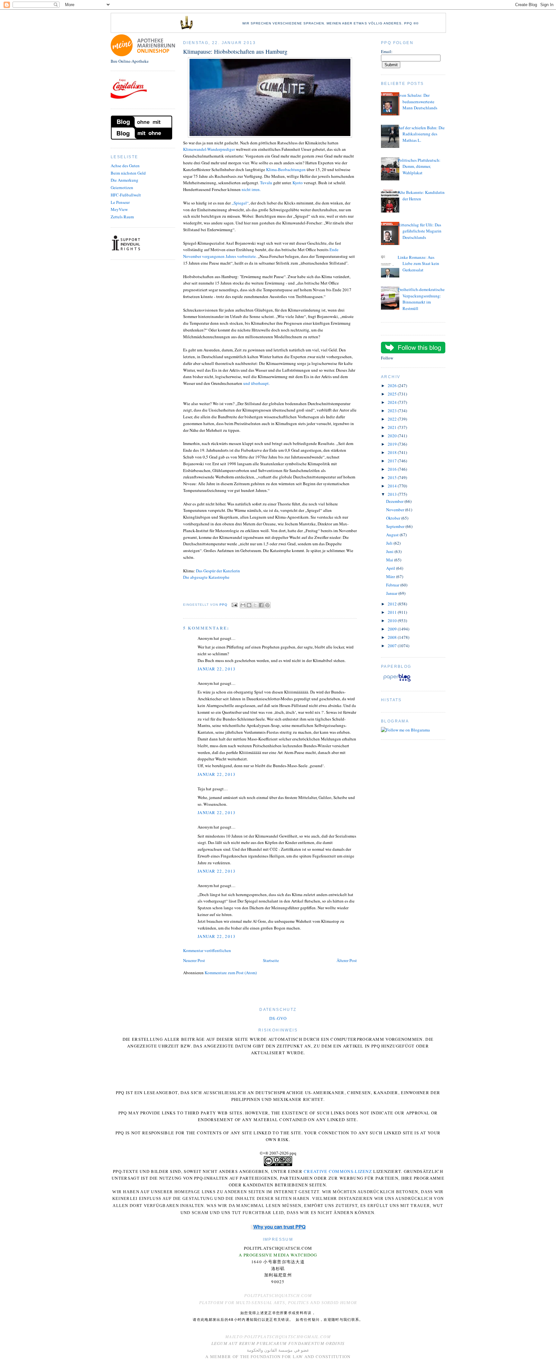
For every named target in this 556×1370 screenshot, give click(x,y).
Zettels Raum (122, 217)
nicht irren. (251, 189)
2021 (393, 427)
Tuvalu (266, 183)
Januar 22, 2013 (217, 669)
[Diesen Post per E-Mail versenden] (243, 605)
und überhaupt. (256, 383)
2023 (393, 410)
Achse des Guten (125, 165)
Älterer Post (347, 960)
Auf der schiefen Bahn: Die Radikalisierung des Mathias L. (421, 134)
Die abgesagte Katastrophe (206, 577)
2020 (393, 436)
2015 (393, 477)
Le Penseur (120, 202)
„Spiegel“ (240, 203)
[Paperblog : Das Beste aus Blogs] (397, 681)
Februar (393, 585)
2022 (393, 419)
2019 (393, 444)
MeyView (119, 209)
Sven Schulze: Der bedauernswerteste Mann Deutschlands (417, 101)
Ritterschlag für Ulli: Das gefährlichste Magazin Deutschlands (419, 231)
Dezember (395, 501)
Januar (392, 593)
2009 (393, 629)
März (391, 576)
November (395, 510)
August (393, 535)
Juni (390, 551)
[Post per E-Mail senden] (234, 604)
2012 (393, 604)
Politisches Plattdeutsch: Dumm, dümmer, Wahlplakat (419, 166)
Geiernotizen (122, 187)
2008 (393, 637)
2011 (393, 612)
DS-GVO (278, 1018)
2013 (393, 494)
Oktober (393, 518)
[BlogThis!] (249, 605)
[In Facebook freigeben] (261, 605)
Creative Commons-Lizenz (338, 1171)
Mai (390, 560)
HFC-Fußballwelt (126, 195)
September (395, 526)
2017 (393, 461)
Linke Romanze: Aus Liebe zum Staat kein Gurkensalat (418, 263)
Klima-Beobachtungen (286, 169)
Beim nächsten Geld (128, 173)
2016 (393, 469)
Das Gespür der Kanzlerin (218, 571)
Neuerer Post (194, 960)
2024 (393, 402)
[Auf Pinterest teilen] (267, 605)
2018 (393, 452)
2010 (393, 620)
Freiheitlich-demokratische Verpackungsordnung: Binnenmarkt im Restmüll (421, 298)
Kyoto (297, 183)
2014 (393, 486)
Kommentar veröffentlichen (207, 950)
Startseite (271, 960)
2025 (393, 394)
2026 (393, 385)
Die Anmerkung (124, 180)
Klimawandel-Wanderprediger (209, 149)
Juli (390, 543)
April (391, 568)
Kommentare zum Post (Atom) (231, 972)
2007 (393, 646)
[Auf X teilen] (255, 605)
